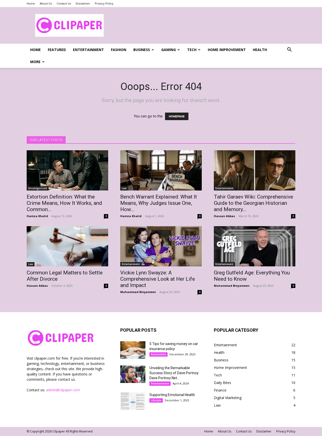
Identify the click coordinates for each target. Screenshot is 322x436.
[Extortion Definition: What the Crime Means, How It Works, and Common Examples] (67, 170)
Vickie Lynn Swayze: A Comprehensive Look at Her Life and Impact (157, 279)
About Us (46, 3)
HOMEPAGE (177, 116)
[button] (289, 50)
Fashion (118, 49)
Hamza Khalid (37, 216)
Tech (191, 49)
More (35, 61)
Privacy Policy (104, 3)
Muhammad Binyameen (138, 292)
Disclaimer (83, 3)
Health (260, 49)
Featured (57, 49)
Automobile (158, 354)
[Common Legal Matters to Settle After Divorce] (67, 246)
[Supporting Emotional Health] (132, 401)
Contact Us (64, 3)
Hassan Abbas (224, 216)
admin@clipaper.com (63, 389)
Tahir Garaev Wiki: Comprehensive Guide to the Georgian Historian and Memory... (253, 203)
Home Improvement (227, 49)
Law (124, 188)
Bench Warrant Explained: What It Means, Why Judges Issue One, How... (158, 203)
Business (141, 49)
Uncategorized (37, 188)
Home (31, 3)
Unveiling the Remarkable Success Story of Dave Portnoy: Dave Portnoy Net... (174, 373)
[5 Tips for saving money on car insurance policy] (132, 350)
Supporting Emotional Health (172, 395)
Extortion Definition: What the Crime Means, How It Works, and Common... (64, 203)
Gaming (168, 49)
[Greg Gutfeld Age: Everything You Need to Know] (254, 246)
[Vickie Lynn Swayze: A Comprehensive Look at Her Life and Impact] (161, 246)
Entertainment (88, 49)
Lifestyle (156, 400)
